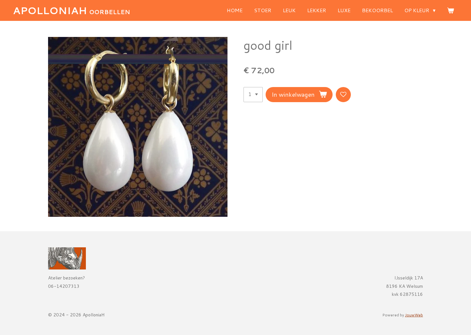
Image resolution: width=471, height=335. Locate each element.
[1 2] (253, 94)
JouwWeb (414, 315)
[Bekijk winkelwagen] (450, 10)
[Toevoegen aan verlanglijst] (343, 94)
